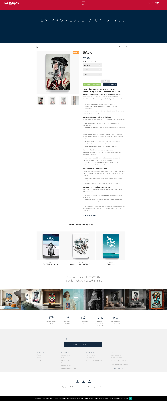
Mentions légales (66, 360)
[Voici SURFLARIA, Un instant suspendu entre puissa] (10, 299)
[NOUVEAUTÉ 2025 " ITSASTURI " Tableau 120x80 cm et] (156, 299)
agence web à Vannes (99, 387)
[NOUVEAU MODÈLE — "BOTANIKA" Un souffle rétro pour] (73, 299)
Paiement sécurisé (66, 365)
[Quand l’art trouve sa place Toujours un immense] (31, 299)
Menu (83, 4)
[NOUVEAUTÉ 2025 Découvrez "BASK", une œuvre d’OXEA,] (135, 299)
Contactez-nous (117, 368)
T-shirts (39, 360)
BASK (47, 47)
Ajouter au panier (110, 84)
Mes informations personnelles (94, 360)
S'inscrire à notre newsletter (82, 344)
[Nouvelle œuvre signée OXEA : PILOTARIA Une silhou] (94, 299)
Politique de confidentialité (68, 368)
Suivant (128, 47)
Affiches (39, 355)
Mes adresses (90, 357)
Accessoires (40, 363)
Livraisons (64, 363)
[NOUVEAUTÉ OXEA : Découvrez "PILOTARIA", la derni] (114, 299)
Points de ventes (65, 355)
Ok (130, 398)
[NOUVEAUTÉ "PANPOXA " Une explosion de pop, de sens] (52, 299)
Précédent (121, 47)
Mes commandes (91, 355)
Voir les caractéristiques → (92, 215)
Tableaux (42, 47)
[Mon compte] (153, 3)
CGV (62, 357)
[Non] (165, 398)
